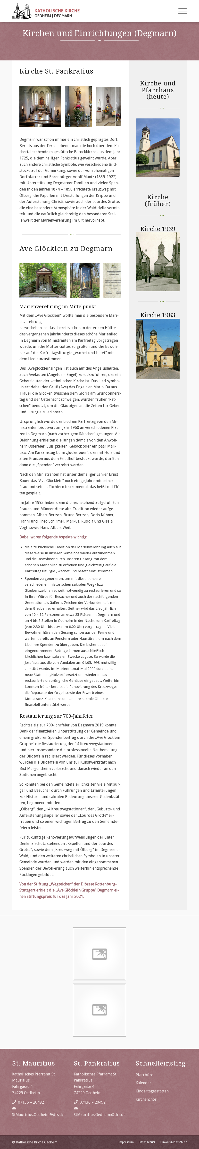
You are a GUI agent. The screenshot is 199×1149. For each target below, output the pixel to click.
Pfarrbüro (144, 1075)
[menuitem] (180, 11)
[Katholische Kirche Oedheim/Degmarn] (46, 11)
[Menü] (180, 11)
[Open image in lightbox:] (56, 122)
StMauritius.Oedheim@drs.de (38, 1114)
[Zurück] (30, 106)
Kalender (143, 1083)
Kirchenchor (146, 1099)
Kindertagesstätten (152, 1091)
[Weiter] (110, 106)
